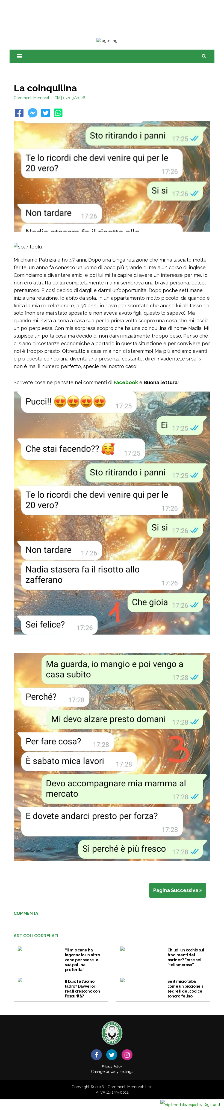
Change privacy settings (112, 1071)
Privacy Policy (112, 1066)
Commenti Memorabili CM (37, 98)
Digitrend (201, 1104)
